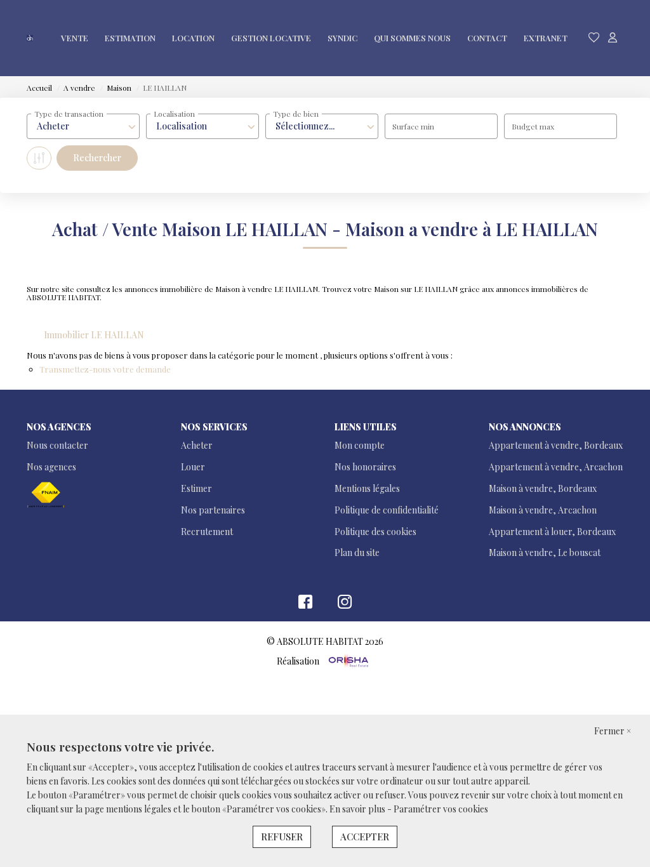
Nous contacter (57, 445)
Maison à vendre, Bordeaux (543, 488)
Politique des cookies (375, 532)
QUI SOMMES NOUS (412, 37)
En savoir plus (358, 809)
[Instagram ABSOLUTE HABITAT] (345, 605)
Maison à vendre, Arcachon (543, 510)
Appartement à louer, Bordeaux (552, 532)
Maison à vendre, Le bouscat (544, 552)
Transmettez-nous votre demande (105, 369)
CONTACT (487, 37)
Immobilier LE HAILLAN (94, 335)
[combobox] (83, 126)
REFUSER (282, 836)
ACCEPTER (364, 836)
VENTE (74, 37)
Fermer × (612, 731)
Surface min (413, 126)
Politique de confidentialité (387, 510)
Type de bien (296, 114)
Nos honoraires (365, 467)
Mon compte (360, 445)
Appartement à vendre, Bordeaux (556, 445)
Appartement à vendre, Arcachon (556, 467)
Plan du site (357, 552)
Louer (193, 467)
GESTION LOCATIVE (271, 37)
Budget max (533, 126)
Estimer (196, 488)
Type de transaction (68, 114)
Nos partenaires (213, 510)
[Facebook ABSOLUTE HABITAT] (305, 605)
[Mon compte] (612, 37)
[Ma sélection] (594, 37)
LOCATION (193, 37)
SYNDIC (342, 37)
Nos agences (51, 467)
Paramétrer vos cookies (441, 809)
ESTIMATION (130, 37)
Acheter (197, 445)
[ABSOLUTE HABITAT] (30, 38)
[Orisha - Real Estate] (347, 660)
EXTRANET (545, 37)
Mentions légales (367, 488)
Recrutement (207, 532)
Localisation (174, 114)
